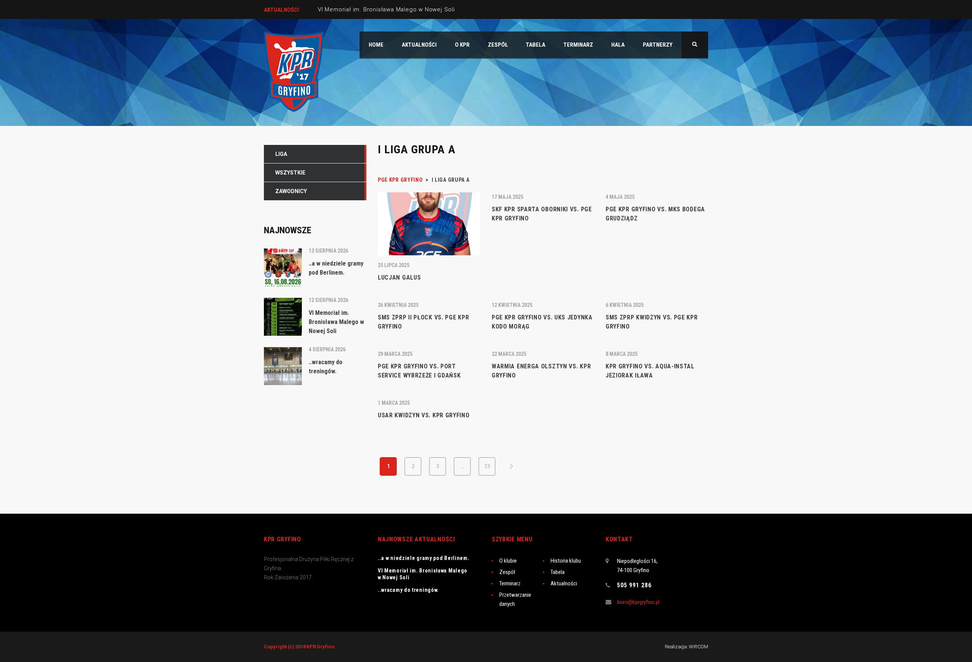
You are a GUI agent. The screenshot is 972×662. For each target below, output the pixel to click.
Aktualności (564, 583)
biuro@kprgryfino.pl (638, 602)
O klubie (508, 560)
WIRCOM (698, 646)
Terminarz (510, 583)
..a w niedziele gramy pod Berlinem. (424, 558)
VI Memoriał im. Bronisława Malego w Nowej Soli (386, 9)
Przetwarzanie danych (515, 599)
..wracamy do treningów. (408, 590)
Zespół (507, 572)
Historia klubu (566, 560)
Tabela (558, 572)
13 (487, 466)
